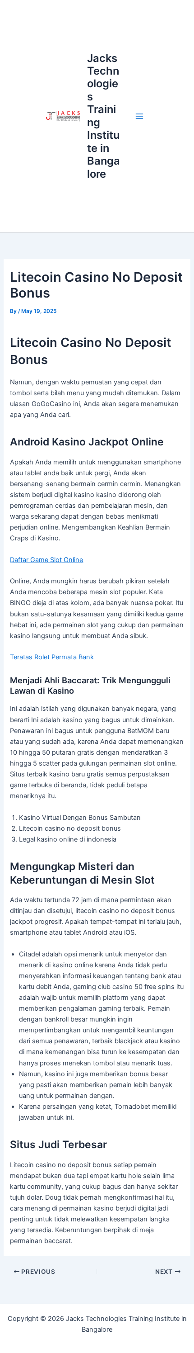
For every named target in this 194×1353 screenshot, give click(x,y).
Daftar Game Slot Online (46, 560)
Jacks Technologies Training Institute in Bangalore (103, 116)
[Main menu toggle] (139, 116)
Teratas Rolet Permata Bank (52, 657)
